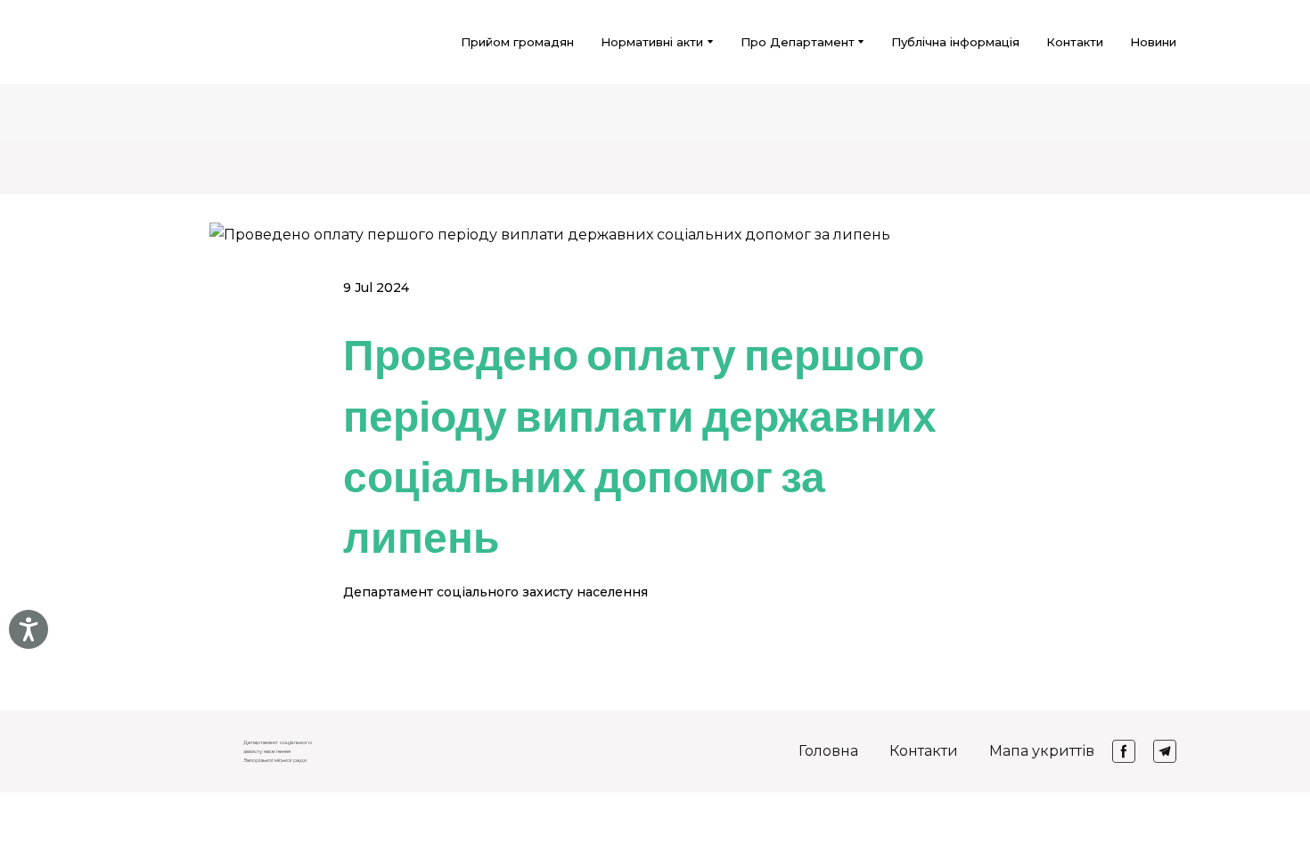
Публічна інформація (955, 42)
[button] (1123, 751)
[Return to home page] (157, 42)
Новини (1153, 42)
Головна (828, 750)
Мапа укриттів (1041, 750)
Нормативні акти (652, 42)
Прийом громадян (517, 42)
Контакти (1074, 42)
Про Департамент (798, 42)
